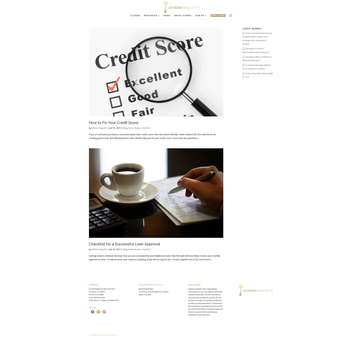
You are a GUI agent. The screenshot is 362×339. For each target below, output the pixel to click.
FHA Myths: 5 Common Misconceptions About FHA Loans (255, 50)
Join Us (199, 16)
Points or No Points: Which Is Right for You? (257, 75)
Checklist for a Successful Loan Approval (124, 244)
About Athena (182, 16)
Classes (135, 16)
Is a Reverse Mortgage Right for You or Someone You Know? (256, 67)
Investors (146, 128)
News (167, 16)
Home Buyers (134, 128)
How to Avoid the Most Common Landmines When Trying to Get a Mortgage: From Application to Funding (257, 38)
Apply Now (218, 16)
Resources (150, 16)
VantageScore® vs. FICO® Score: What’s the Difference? (257, 59)
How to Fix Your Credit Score (113, 123)
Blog (125, 128)
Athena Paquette (99, 128)
